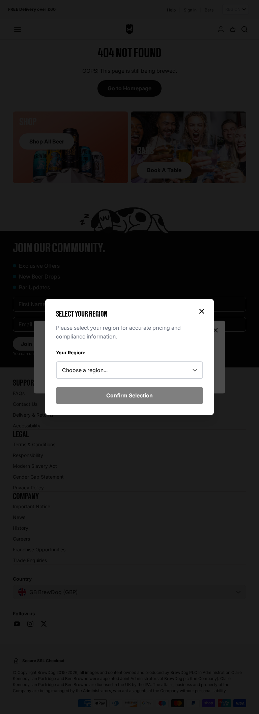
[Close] (201, 311)
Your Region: (71, 352)
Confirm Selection (129, 395)
